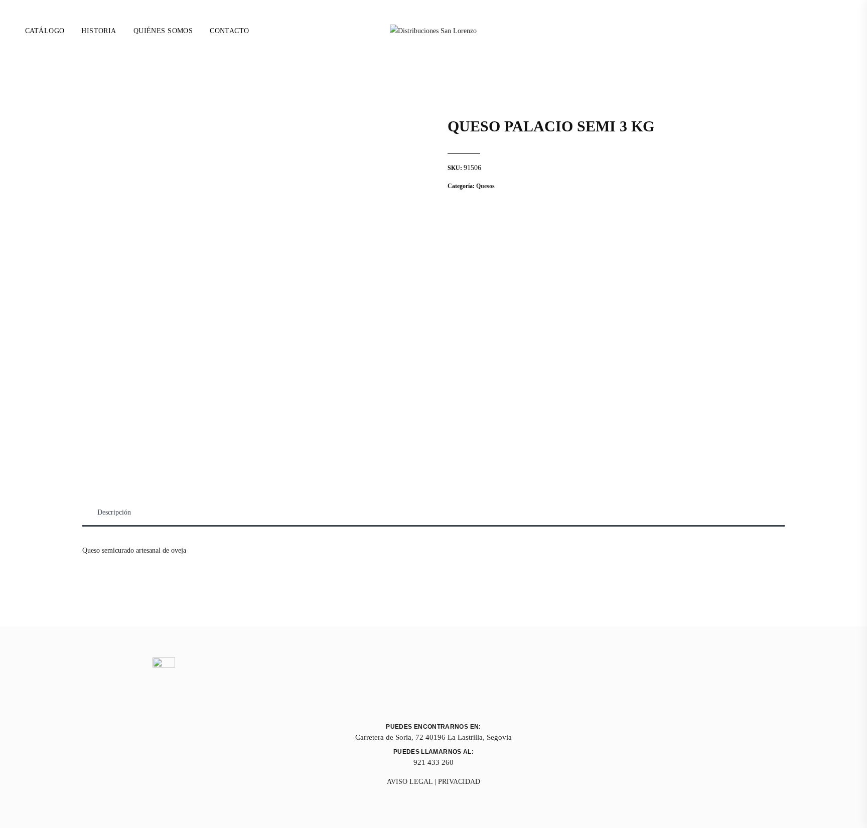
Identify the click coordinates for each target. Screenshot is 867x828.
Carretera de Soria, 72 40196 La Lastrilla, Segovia (433, 737)
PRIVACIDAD (459, 781)
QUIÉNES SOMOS (163, 31)
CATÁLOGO (44, 31)
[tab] (114, 512)
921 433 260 (433, 762)
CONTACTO (229, 31)
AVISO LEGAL (409, 781)
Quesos (485, 186)
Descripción (114, 512)
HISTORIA (98, 31)
